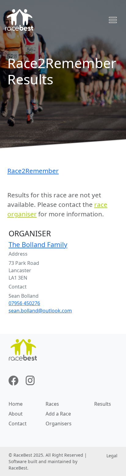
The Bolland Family (38, 244)
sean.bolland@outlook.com (40, 310)
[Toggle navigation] (113, 20)
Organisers (59, 423)
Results (102, 404)
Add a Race (58, 413)
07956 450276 (24, 303)
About (16, 413)
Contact (18, 423)
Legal (111, 456)
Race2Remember (33, 170)
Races (52, 404)
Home (16, 404)
